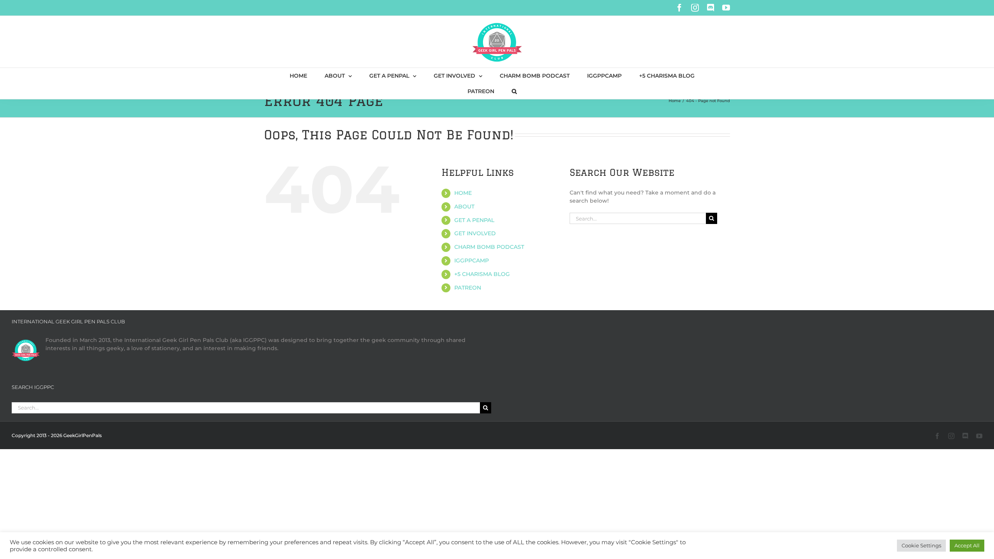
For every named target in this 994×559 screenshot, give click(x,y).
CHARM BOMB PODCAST (489, 246)
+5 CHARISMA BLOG (482, 274)
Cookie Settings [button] (921, 545)
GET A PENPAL (474, 220)
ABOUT (464, 206)
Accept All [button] (967, 545)
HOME (463, 192)
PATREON (467, 287)
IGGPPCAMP (471, 260)
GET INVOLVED (475, 233)
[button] (514, 91)
